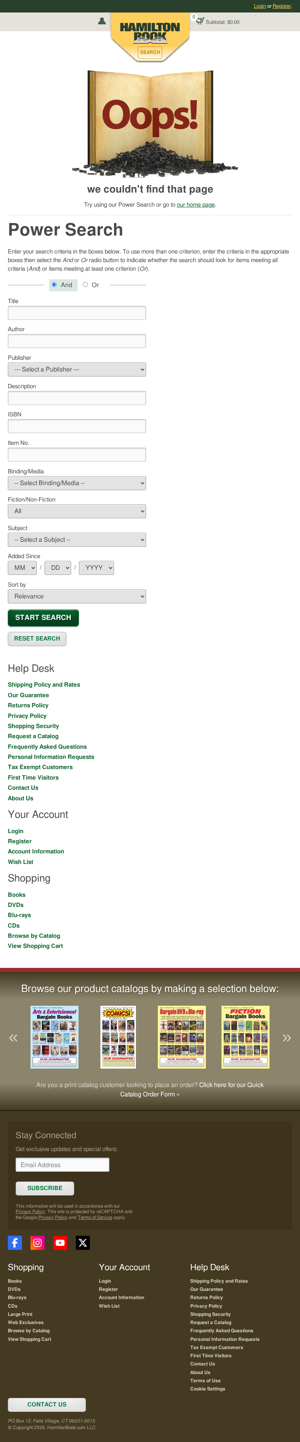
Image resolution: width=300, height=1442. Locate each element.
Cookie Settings (207, 1389)
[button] (150, 52)
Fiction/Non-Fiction (31, 500)
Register (282, 6)
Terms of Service (95, 1217)
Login (260, 6)
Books (16, 895)
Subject (17, 528)
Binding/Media (26, 472)
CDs (14, 926)
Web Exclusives (26, 1322)
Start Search (43, 617)
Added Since (24, 556)
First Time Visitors (33, 778)
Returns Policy (28, 706)
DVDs (15, 905)
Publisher (19, 358)
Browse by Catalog (34, 936)
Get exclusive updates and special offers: (67, 1149)
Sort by (17, 585)
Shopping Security (33, 726)
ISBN (14, 415)
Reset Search (37, 639)
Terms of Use (205, 1380)
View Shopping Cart (35, 946)
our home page (196, 205)
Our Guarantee (28, 695)
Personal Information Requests (51, 757)
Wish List (20, 862)
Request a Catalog (33, 736)
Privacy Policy (27, 716)
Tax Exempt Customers (40, 767)
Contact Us (23, 788)
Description (22, 386)
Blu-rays (19, 915)
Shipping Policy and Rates (44, 685)
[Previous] (13, 1037)
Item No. (18, 443)
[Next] (286, 1037)
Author (16, 329)
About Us (20, 798)
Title (13, 301)
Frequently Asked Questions (47, 747)
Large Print (20, 1314)
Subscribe (44, 1188)
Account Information (36, 852)
